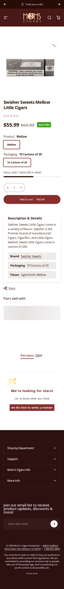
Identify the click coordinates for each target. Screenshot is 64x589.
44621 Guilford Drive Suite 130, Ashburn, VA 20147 (31, 547)
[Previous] (5, 4)
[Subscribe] (54, 523)
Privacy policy (32, 573)
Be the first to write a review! (32, 407)
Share (12, 288)
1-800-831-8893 (52, 548)
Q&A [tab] (38, 355)
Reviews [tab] (27, 355)
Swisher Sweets (31, 256)
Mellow (11, 144)
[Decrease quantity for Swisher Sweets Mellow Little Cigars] (8, 187)
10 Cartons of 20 (17, 162)
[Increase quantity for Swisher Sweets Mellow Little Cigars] (21, 187)
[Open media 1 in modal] (54, 45)
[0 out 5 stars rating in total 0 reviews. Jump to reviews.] (11, 115)
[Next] (59, 4)
